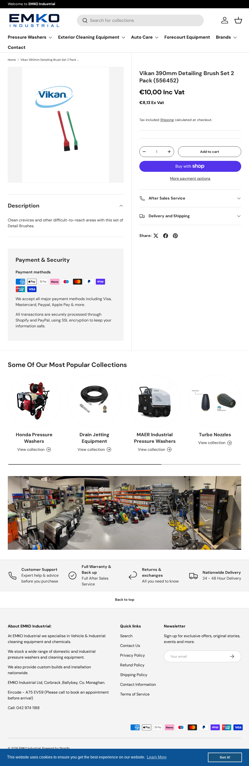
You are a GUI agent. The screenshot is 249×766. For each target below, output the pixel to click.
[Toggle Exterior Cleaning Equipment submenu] (123, 37)
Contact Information (138, 684)
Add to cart (209, 151)
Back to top (124, 599)
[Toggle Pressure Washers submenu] (50, 37)
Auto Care (142, 37)
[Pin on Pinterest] (175, 236)
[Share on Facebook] (165, 236)
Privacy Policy (132, 655)
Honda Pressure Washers (34, 438)
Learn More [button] (157, 757)
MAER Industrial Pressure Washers (155, 438)
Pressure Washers (27, 37)
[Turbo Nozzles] (215, 401)
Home (12, 60)
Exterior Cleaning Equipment (88, 37)
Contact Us (130, 645)
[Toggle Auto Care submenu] (157, 37)
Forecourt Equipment (187, 37)
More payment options (190, 178)
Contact (17, 47)
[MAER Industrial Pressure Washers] (155, 401)
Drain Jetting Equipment (94, 438)
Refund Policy (132, 665)
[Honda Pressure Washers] (34, 401)
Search (126, 635)
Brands (223, 37)
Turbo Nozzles (215, 435)
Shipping (167, 120)
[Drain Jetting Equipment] (94, 401)
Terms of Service (135, 694)
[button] (238, 20)
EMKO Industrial (30, 748)
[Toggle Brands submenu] (235, 37)
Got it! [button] (225, 757)
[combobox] (140, 20)
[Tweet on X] (156, 236)
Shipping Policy (133, 674)
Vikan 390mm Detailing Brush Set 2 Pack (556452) (49, 60)
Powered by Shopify (56, 748)
